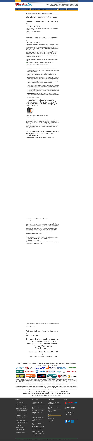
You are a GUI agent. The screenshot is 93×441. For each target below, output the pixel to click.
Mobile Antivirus (43, 9)
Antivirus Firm (18, 439)
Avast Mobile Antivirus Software (38, 429)
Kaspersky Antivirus (19, 402)
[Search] (77, 1)
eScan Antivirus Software (20, 420)
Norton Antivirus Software (21, 417)
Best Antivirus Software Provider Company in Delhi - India (33, 439)
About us (21, 9)
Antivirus (50, 416)
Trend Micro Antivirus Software (21, 410)
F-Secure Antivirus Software (21, 422)
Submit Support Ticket (71, 5)
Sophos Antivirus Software (21, 408)
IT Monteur (68, 439)
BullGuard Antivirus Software (21, 418)
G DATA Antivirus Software (21, 415)
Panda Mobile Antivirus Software (38, 431)
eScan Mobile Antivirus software (38, 417)
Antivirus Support (51, 9)
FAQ (57, 9)
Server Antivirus (34, 9)
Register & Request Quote (56, 5)
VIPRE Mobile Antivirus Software (38, 433)
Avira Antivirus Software (20, 424)
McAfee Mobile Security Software (38, 410)
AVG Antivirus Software (20, 427)
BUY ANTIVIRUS (69, 9)
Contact (64, 9)
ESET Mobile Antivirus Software (38, 428)
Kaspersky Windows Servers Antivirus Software (53, 403)
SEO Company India (57, 439)
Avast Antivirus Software (20, 432)
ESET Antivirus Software (20, 429)
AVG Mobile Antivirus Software (38, 426)
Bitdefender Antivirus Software (21, 413)
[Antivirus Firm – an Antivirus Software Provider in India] (23, 5)
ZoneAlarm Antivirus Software (21, 425)
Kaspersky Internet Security (21, 406)
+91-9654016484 (71, 412)
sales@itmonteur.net (71, 414)
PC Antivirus (27, 9)
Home (17, 9)
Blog (60, 9)
